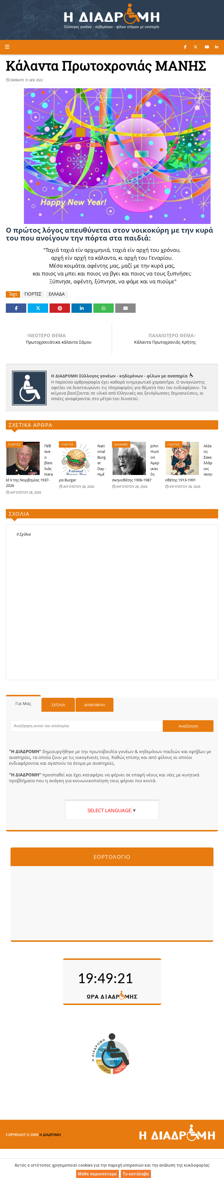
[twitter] (195, 47)
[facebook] (185, 47)
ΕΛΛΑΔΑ (57, 294)
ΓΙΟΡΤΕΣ (32, 294)
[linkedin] (216, 47)
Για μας (23, 703)
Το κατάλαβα (136, 1174)
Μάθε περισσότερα (97, 1174)
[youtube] (207, 47)
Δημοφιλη (94, 704)
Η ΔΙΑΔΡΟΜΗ (50, 1134)
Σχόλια (58, 704)
